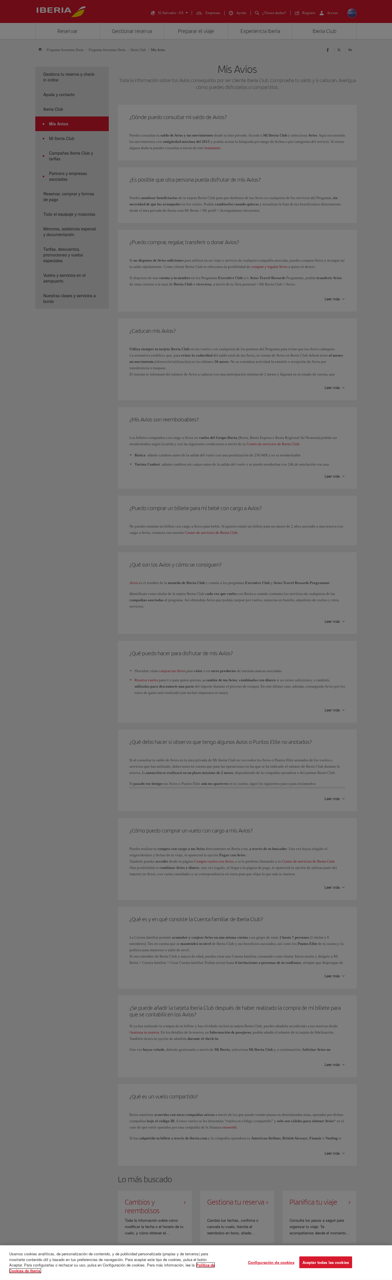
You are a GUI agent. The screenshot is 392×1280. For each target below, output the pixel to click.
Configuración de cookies (271, 1262)
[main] (196, 1262)
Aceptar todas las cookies (325, 1262)
